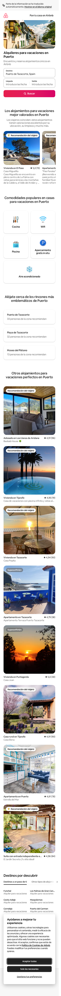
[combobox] (29, 74)
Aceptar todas (29, 961)
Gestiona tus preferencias (29, 976)
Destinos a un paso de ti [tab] (15, 881)
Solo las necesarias (29, 969)
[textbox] (16, 84)
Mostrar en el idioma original (38, 6)
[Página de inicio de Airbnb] (6, 15)
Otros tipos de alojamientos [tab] (45, 881)
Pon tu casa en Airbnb (41, 15)
